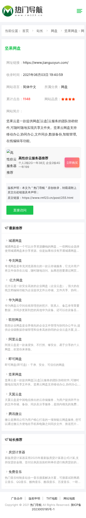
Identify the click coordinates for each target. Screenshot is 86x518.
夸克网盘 (15, 260)
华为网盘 (15, 300)
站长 (40, 31)
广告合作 (16, 498)
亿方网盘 (16, 280)
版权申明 (34, 498)
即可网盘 (15, 359)
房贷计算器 (17, 452)
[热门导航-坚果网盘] (23, 16)
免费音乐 (15, 472)
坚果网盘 (15, 374)
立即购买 (72, 162)
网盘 (54, 31)
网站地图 (69, 498)
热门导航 (36, 505)
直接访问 (19, 210)
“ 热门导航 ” (40, 188)
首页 (25, 31)
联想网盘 (15, 319)
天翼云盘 (15, 394)
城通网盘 (15, 240)
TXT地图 (51, 498)
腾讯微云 (15, 414)
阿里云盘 (15, 339)
